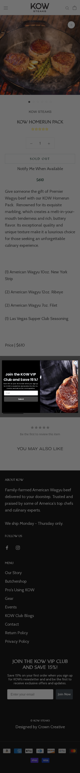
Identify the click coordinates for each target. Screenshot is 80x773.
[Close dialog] (75, 363)
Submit (21, 399)
